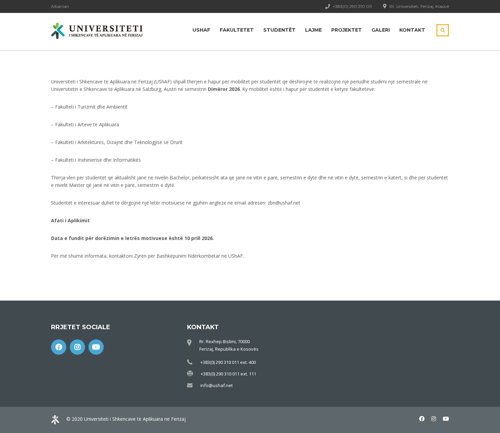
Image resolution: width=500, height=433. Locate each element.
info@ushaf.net (216, 385)
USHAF (201, 30)
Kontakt (412, 30)
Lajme (313, 30)
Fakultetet (237, 30)
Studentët (279, 30)
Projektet (346, 30)
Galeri (380, 30)
